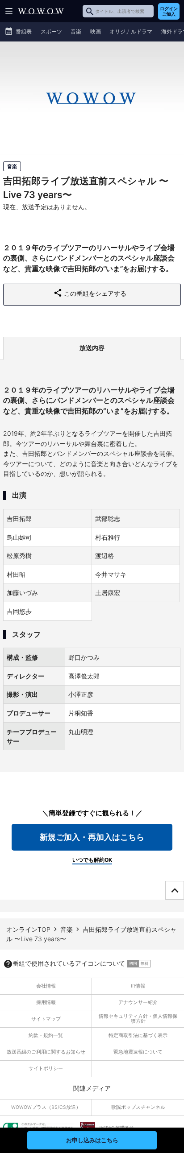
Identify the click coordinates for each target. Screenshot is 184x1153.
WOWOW (41, 11)
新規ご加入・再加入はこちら (92, 837)
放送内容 (92, 347)
